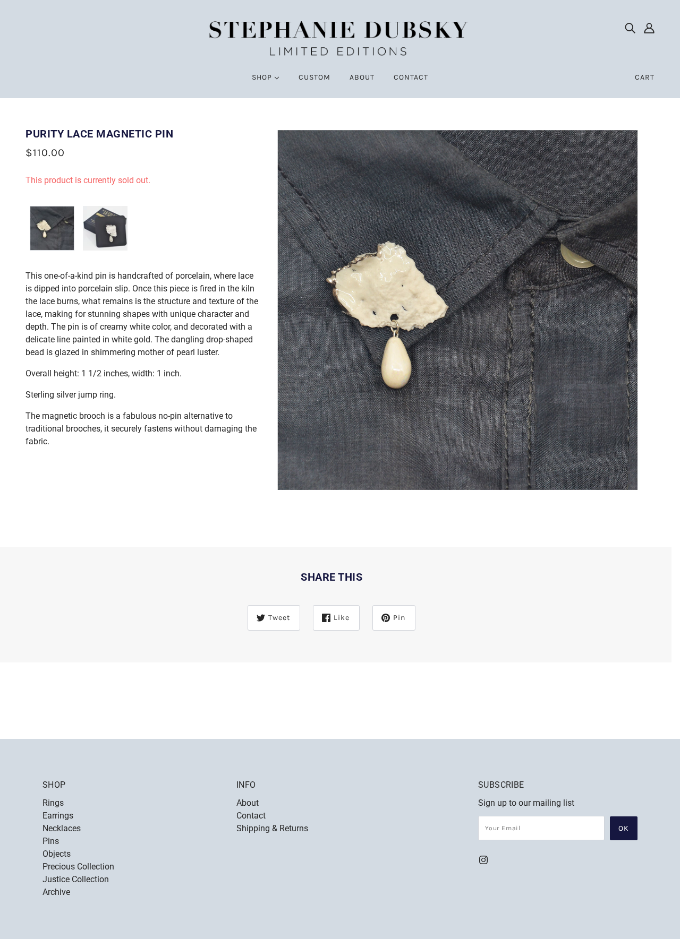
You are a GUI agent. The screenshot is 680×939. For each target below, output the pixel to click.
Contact (251, 816)
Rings (53, 803)
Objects (56, 854)
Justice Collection (75, 879)
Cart (644, 77)
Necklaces (61, 828)
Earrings (57, 816)
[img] (630, 27)
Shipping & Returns (272, 828)
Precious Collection (78, 867)
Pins (50, 841)
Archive (56, 892)
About (247, 803)
